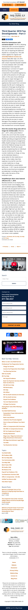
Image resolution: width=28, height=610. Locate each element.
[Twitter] (12, 334)
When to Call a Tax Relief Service (11, 362)
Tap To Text (20, 5)
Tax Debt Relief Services (9, 411)
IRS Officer (6, 392)
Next (18, 246)
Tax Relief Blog (14, 16)
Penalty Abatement (9, 433)
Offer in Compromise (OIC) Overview (14, 426)
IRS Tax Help (16, 236)
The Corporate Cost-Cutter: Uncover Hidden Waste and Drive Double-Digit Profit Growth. (13, 500)
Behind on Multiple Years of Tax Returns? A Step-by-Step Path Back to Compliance (13, 491)
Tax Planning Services (9, 371)
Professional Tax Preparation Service (13, 364)
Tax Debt (6, 442)
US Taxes (6, 238)
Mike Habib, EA (19, 601)
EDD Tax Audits (6, 373)
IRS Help (5, 390)
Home (4, 10)
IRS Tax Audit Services (9, 397)
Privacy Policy (14, 570)
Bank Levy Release (8, 417)
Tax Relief (6, 453)
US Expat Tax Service (9, 404)
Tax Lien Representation (10, 402)
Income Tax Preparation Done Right (14, 369)
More (23, 10)
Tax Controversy (8, 460)
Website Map (14, 573)
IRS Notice (9, 236)
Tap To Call (7, 5)
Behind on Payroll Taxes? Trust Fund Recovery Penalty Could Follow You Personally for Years (13, 509)
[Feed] (20, 334)
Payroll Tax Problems (9, 399)
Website (14, 565)
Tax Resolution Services (10, 445)
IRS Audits (6, 467)
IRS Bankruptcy (8, 387)
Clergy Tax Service (8, 366)
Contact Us (14, 10)
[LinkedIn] (16, 334)
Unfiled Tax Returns (9, 479)
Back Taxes (6, 465)
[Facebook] (8, 334)
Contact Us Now (14, 325)
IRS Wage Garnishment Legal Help (13, 440)
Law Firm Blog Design (14, 608)
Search (14, 283)
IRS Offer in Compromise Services (13, 429)
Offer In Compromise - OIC (11, 477)
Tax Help (22, 236)
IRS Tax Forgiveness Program (11, 431)
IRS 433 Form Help (8, 385)
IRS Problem (7, 455)
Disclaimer (14, 568)
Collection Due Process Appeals (12, 420)
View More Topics (7, 481)
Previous (5, 246)
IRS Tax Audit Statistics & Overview (13, 394)
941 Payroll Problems (9, 378)
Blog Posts (14, 578)
